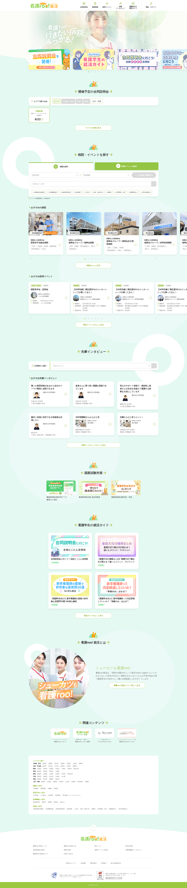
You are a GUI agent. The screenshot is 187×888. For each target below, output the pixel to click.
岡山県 (51, 776)
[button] (88, 71)
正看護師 (35, 788)
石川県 (56, 766)
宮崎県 (73, 781)
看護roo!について (71, 863)
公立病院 (43, 795)
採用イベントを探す (101, 850)
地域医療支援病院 (38, 809)
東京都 (69, 768)
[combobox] (55, 175)
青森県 (50, 763)
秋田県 (69, 763)
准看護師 (43, 788)
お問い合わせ (68, 854)
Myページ (98, 846)
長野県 (75, 766)
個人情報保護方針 (116, 863)
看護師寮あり (113, 809)
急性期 (44, 802)
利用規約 (103, 863)
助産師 (56, 788)
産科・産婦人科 (84, 809)
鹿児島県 (80, 781)
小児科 (76, 809)
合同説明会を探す (39, 850)
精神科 (93, 809)
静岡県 (45, 771)
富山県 (50, 766)
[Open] (149, 365)
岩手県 (56, 763)
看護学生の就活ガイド (40, 854)
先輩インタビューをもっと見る (93, 445)
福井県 (62, 766)
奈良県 (63, 774)
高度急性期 (36, 802)
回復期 (50, 802)
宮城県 (62, 763)
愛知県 (51, 771)
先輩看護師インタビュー (133, 850)
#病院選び (101, 565)
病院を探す (67, 850)
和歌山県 (70, 774)
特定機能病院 (49, 809)
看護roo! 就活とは (70, 846)
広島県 (57, 776)
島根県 (45, 776)
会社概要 (83, 863)
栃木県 (45, 768)
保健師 (50, 788)
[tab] (61, 166)
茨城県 (39, 768)
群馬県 (51, 768)
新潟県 (44, 766)
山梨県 (69, 766)
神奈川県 (76, 768)
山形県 (75, 763)
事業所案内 (93, 863)
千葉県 (63, 768)
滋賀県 (39, 774)
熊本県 (61, 781)
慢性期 (56, 802)
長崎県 (55, 781)
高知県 (57, 779)
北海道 (44, 763)
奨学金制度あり (123, 809)
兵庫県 (57, 774)
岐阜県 (39, 771)
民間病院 (57, 795)
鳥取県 (39, 776)
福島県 (81, 763)
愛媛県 (51, 779)
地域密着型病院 (60, 809)
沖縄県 (87, 781)
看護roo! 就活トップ (40, 846)
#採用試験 (55, 605)
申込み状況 (129, 846)
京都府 (45, 774)
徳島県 (39, 779)
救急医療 (69, 809)
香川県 (45, 779)
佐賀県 (49, 781)
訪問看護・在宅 (102, 809)
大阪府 (51, 774)
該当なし (62, 802)
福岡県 (43, 781)
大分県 (67, 781)
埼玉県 (57, 768)
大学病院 (35, 795)
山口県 (63, 776)
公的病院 (50, 795)
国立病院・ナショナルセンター (72, 795)
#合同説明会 (55, 562)
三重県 (57, 771)
